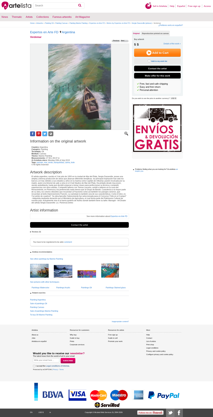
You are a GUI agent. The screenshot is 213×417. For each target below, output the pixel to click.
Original (136, 33)
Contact (149, 338)
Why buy (73, 335)
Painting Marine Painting (78, 23)
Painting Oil (49, 23)
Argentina (68, 32)
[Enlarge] (126, 135)
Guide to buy (75, 338)
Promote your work (115, 341)
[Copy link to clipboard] (50, 133)
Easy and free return (150, 87)
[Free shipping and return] (157, 128)
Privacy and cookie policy (156, 351)
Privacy (55, 369)
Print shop (150, 345)
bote (73, 162)
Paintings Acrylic (63, 288)
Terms (61, 369)
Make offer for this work (157, 75)
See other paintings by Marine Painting (46, 259)
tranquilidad (59, 162)
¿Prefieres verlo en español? (170, 25)
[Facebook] (178, 413)
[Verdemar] (79, 87)
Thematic (17, 17)
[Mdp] (41, 271)
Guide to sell (112, 338)
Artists (29, 17)
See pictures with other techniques (44, 282)
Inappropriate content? (120, 321)
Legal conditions (152, 348)
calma (67, 162)
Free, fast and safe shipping (154, 84)
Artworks (39, 23)
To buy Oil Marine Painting (41, 315)
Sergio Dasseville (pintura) (142, 23)
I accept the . (53, 366)
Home (32, 23)
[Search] (79, 5)
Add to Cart (160, 52)
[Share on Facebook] (32, 133)
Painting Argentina (38, 300)
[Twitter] (170, 413)
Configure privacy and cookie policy (159, 354)
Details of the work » (172, 44)
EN (31, 412)
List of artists (151, 341)
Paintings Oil (86, 288)
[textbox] (59, 5)
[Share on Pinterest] (38, 133)
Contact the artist (79, 225)
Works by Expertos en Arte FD (118, 23)
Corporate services (77, 345)
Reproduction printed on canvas (155, 33)
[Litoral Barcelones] (89, 274)
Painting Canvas (61, 23)
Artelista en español (39, 341)
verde (50, 162)
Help (172, 6)
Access (207, 6)
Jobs (33, 338)
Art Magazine (82, 17)
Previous (116, 40)
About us (35, 335)
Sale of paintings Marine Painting (44, 311)
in (50, 412)
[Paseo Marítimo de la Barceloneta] (112, 270)
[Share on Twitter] (44, 133)
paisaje (40, 162)
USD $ (173, 98)
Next (122, 40)
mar (45, 162)
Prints (72, 341)
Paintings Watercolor (40, 288)
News (5, 17)
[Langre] (65, 271)
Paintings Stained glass (116, 288)
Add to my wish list (159, 61)
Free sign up (194, 6)
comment (68, 242)
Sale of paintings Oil (38, 303)
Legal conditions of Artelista (57, 366)
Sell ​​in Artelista (160, 6)
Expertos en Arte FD (97, 23)
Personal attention (149, 90)
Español (181, 6)
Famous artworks (62, 17)
